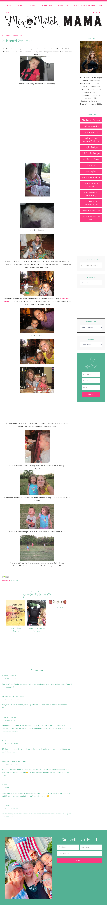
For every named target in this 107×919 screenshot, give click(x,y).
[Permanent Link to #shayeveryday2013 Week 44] (36, 625)
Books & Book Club (91, 210)
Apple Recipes (91, 147)
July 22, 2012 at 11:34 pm (10, 720)
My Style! (91, 171)
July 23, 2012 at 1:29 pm (10, 743)
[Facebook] (90, 10)
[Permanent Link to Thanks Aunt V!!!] (57, 604)
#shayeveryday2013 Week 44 (37, 629)
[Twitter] (93, 10)
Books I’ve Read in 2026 (91, 218)
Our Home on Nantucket (91, 185)
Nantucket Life (91, 132)
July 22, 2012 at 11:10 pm (10, 699)
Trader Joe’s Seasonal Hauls (91, 203)
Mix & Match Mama (53, 20)
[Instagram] (100, 10)
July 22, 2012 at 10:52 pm (10, 679)
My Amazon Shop (91, 177)
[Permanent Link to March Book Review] (15, 625)
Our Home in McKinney (91, 194)
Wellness (91, 165)
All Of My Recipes (91, 153)
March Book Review (16, 629)
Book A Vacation (91, 126)
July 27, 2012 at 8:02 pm (10, 808)
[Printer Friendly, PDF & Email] (5, 576)
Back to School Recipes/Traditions (91, 139)
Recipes (91, 339)
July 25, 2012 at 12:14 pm (10, 788)
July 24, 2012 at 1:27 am (10, 764)
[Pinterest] (97, 10)
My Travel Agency (91, 120)
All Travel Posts (91, 159)
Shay (4, 35)
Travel (8, 35)
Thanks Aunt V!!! (57, 607)
